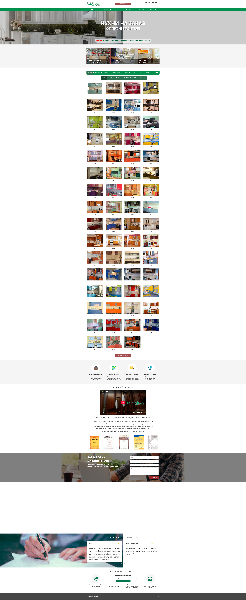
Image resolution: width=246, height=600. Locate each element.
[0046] (95, 173)
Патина (111, 77)
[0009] (95, 105)
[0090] (151, 257)
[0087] (114, 257)
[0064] (95, 224)
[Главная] (93, 3)
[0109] (95, 325)
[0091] (95, 274)
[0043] (132, 156)
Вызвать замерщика (122, 3)
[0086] (95, 257)
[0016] (114, 122)
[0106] (114, 308)
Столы (133, 72)
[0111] (132, 325)
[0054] (151, 190)
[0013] (132, 105)
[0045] (151, 156)
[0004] (114, 88)
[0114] (114, 342)
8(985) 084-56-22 (152, 3)
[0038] (114, 139)
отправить (154, 477)
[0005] (132, 88)
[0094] (151, 274)
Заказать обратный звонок (153, 4)
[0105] (95, 308)
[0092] (114, 274)
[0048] (132, 173)
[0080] (114, 240)
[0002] (95, 88)
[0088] (132, 257)
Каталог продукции (109, 9)
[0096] (114, 291)
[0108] (151, 308)
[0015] (95, 122)
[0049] (151, 173)
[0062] (132, 207)
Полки (140, 72)
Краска (118, 77)
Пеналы (148, 72)
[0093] (132, 274)
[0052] (114, 190)
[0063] (151, 207)
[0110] (114, 325)
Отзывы (141, 9)
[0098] (151, 291)
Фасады (97, 72)
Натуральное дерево (130, 77)
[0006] (151, 88)
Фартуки (106, 72)
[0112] (151, 325)
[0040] (151, 139)
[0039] (132, 139)
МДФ (104, 77)
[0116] (132, 342)
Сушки (156, 72)
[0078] (151, 224)
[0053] (132, 190)
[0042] (114, 156)
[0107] (132, 308)
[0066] (132, 224)
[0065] (114, 224)
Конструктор (128, 9)
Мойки (126, 72)
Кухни (90, 72)
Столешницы (116, 72)
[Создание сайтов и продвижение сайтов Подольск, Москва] (158, 596)
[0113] (95, 342)
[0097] (132, 291)
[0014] (151, 105)
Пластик (142, 77)
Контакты (153, 9)
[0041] (95, 156)
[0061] (114, 207)
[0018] (151, 122)
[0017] (132, 122)
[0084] (151, 240)
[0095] (95, 291)
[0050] (95, 190)
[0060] (95, 207)
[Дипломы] (94, 442)
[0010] (114, 105)
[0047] (114, 173)
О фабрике (93, 9)
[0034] (95, 139)
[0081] (132, 240)
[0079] (95, 240)
